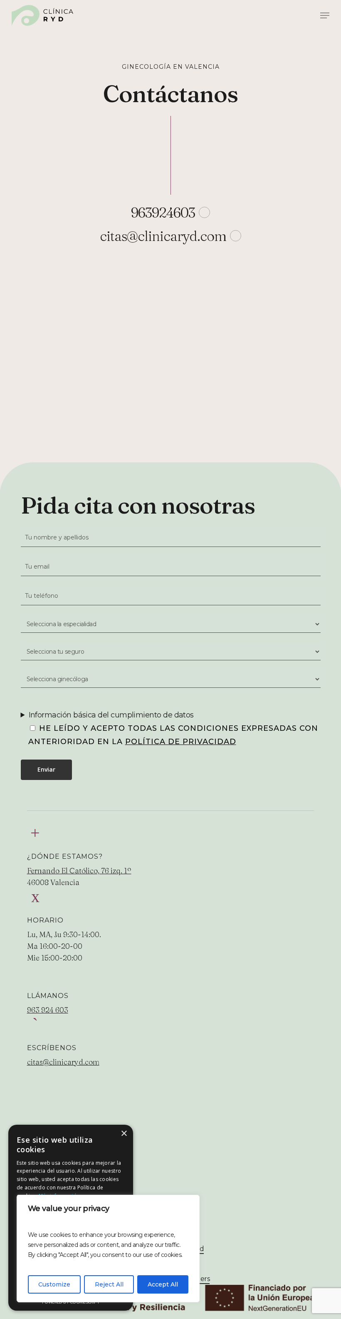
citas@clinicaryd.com (63, 1062)
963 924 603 (47, 1010)
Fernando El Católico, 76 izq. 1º (79, 870)
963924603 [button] (163, 212)
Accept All (163, 1284)
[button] (324, 15)
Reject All (109, 1284)
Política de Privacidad (180, 741)
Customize (54, 1284)
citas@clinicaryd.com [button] (163, 235)
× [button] (124, 1134)
